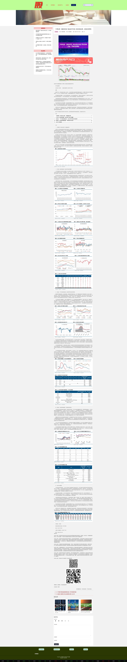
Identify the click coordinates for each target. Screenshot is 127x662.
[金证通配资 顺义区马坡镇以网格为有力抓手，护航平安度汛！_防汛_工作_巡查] (60, 604)
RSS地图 (65, 656)
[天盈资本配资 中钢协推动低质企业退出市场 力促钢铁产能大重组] (86, 604)
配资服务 (73, 5)
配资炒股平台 (60, 5)
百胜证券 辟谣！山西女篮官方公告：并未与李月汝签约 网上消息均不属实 (43, 58)
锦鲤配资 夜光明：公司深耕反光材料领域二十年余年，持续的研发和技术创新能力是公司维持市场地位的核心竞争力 (44, 62)
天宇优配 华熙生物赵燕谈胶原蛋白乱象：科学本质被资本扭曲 (66, 591)
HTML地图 (68, 656)
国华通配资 (53, 5)
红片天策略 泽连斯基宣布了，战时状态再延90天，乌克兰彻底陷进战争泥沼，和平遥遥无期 (44, 54)
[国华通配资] (38, 4)
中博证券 (56, 31)
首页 (47, 5)
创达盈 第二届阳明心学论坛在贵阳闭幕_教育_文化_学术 (66, 593)
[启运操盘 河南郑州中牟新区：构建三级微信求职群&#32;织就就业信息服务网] (73, 604)
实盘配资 (67, 5)
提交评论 (56, 644)
